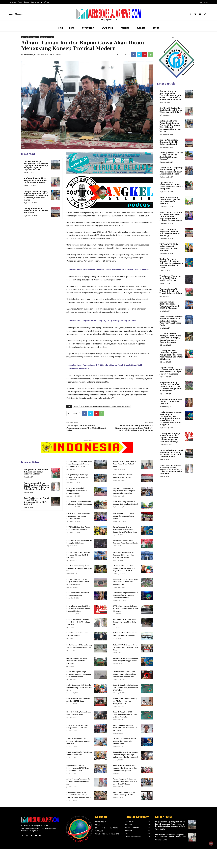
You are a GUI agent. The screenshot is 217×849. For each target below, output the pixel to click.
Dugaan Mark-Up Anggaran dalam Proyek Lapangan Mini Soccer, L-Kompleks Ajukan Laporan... (79, 463)
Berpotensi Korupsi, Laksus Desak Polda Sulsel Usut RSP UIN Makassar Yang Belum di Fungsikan (170, 386)
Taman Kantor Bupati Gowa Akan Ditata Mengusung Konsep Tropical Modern (104, 406)
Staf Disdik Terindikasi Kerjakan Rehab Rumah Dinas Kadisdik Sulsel (35, 180)
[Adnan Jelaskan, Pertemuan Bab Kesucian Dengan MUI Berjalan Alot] (100, 782)
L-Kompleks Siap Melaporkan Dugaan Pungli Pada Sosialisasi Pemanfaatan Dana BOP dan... (124, 674)
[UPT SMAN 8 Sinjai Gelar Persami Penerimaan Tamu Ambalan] (100, 530)
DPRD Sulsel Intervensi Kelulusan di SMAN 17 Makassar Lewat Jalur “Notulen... (125, 608)
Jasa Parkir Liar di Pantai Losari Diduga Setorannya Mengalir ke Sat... (124, 622)
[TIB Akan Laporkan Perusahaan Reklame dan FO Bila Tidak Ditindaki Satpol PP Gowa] (147, 742)
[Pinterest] (144, 54)
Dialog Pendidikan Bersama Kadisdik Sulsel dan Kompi (36, 210)
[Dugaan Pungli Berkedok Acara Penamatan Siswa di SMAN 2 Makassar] (100, 555)
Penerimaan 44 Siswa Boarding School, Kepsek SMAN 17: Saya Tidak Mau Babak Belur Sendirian (36, 486)
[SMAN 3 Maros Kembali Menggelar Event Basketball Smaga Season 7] (100, 491)
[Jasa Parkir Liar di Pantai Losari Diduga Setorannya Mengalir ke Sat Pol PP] (55, 501)
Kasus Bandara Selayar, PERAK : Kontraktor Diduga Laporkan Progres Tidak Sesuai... (124, 555)
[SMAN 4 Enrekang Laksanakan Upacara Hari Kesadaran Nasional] (147, 504)
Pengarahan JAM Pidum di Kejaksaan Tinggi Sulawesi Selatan (36, 472)
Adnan (76, 406)
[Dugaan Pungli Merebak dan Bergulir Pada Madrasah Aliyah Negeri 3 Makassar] (100, 582)
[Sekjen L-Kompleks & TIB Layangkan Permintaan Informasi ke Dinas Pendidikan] (147, 715)
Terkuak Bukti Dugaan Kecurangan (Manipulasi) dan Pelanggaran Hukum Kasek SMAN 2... (125, 595)
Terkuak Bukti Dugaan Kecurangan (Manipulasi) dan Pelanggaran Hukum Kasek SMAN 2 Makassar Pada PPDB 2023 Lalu (170, 418)
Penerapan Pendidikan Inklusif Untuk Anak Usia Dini (170, 401)
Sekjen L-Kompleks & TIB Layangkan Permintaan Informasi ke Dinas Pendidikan (125, 714)
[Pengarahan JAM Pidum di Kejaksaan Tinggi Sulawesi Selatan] (55, 473)
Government (34, 37)
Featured (25, 37)
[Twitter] (195, 14)
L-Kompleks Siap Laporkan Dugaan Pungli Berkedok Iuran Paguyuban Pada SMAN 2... (124, 568)
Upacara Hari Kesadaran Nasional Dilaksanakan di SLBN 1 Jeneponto (171, 185)
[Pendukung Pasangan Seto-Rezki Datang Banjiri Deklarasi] (100, 543)
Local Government (46, 37)
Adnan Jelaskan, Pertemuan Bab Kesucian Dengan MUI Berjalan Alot (78, 781)
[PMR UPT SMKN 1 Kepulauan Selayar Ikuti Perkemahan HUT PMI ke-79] (147, 516)
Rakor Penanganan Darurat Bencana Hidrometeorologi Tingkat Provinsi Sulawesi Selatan (78, 794)
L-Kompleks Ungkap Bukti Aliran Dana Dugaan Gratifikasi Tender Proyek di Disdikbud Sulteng (169, 437)
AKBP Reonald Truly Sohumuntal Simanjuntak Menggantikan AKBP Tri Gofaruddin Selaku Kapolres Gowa (134, 428)
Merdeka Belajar (29, 54)
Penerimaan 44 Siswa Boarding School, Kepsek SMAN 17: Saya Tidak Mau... (78, 622)
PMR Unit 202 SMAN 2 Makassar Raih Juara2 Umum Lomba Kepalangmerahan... (78, 516)
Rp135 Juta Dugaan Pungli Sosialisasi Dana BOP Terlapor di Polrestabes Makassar (78, 674)
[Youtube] (200, 14)
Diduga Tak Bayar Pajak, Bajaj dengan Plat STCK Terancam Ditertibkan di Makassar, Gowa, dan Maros (36, 196)
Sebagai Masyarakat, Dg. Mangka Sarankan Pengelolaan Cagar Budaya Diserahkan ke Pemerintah (125, 754)
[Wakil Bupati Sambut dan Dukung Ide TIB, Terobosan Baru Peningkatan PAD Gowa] (147, 701)
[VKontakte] (36, 835)
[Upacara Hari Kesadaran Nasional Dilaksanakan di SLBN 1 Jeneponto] (100, 504)
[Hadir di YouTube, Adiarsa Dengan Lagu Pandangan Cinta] (100, 715)
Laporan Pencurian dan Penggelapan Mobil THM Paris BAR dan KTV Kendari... (77, 768)
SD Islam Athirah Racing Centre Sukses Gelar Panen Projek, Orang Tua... (79, 568)
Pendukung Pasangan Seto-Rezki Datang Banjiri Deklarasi (170, 278)
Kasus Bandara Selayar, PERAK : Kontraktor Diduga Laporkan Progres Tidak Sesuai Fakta (171, 321)
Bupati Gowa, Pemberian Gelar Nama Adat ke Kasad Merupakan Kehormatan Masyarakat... (125, 768)
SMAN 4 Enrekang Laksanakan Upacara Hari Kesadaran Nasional (169, 200)
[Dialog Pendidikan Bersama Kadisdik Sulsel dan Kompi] (55, 212)
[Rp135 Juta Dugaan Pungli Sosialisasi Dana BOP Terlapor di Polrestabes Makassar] (100, 675)
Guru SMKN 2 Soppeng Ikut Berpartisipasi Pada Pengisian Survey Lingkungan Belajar (124, 490)
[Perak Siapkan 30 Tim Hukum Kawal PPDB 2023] (100, 636)
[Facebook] (190, 14)
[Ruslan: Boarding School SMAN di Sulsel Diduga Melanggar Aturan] (147, 661)
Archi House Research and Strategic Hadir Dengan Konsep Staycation (78, 741)
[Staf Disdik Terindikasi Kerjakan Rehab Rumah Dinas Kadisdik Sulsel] (55, 182)
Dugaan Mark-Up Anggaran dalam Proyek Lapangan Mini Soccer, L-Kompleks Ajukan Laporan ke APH (36, 165)
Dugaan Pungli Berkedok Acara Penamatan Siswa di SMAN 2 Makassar (78, 555)
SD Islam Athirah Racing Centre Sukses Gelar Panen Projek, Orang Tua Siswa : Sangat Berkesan (170, 338)
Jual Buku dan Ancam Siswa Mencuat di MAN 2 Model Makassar (76, 660)
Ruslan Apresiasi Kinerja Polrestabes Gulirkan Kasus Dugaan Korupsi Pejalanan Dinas (125, 529)
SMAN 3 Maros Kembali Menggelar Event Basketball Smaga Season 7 (76, 490)
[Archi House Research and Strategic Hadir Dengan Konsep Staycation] (100, 742)
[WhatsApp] (150, 54)
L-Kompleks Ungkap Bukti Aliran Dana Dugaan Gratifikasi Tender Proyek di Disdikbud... (78, 608)
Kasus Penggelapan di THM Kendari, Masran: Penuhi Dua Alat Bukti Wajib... (125, 727)
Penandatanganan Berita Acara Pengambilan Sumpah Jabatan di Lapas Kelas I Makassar (125, 781)
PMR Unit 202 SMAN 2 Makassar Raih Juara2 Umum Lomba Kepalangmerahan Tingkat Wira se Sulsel (170, 216)
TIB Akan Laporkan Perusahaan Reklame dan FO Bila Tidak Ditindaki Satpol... (124, 741)
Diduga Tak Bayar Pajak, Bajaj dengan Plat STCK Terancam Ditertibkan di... (77, 477)
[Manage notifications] (211, 843)
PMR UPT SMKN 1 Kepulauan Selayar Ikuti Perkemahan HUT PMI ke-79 (124, 516)
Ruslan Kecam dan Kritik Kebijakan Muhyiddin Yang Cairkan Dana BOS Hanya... (79, 687)
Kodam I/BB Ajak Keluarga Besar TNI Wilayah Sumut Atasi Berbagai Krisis (125, 647)
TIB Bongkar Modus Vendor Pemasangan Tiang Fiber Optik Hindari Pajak (86, 428)
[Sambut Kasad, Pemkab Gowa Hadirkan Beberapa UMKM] (147, 795)
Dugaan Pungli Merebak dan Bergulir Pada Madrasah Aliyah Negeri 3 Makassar (77, 581)
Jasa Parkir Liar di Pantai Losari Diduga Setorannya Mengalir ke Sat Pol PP (36, 501)
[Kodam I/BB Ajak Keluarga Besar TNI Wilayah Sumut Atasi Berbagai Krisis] (147, 648)
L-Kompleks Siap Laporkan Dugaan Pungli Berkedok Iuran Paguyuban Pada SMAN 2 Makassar (171, 355)
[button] (205, 14)
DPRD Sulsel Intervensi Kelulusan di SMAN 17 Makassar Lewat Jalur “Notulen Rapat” (171, 453)
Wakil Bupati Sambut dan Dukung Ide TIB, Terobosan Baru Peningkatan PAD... (125, 701)
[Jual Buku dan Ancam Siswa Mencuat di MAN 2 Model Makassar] (100, 661)
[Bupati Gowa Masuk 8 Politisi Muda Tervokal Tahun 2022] (100, 755)
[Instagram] (27, 835)
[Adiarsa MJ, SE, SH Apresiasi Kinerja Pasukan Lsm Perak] (100, 728)
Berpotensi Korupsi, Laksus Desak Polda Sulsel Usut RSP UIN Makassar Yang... (125, 581)
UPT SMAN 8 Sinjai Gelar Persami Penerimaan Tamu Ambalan (168, 247)
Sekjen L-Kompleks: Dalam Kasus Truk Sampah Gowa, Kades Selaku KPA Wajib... (125, 687)
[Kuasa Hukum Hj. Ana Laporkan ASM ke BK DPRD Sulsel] (100, 701)
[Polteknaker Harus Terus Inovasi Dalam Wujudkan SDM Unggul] (147, 636)
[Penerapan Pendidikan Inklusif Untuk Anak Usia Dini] (100, 595)
